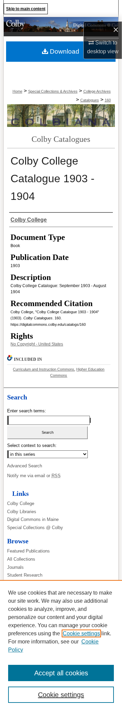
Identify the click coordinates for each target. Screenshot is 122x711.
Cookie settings (81, 633)
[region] (61, 645)
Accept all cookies (61, 673)
